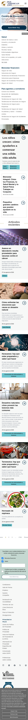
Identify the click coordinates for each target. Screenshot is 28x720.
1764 (20, 537)
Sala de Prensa (7, 587)
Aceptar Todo (14, 711)
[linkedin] (9, 665)
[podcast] (26, 665)
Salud (6, 561)
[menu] (25, 3)
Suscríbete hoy (14, 27)
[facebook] (15, 665)
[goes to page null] (23, 138)
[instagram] (3, 665)
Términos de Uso (7, 604)
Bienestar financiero (10, 558)
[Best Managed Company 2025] (14, 675)
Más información (14, 717)
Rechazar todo (14, 714)
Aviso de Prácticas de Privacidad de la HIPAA (8, 637)
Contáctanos (6, 584)
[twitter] (20, 665)
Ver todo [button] (4, 62)
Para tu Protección (8, 612)
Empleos (5, 590)
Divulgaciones (6, 615)
